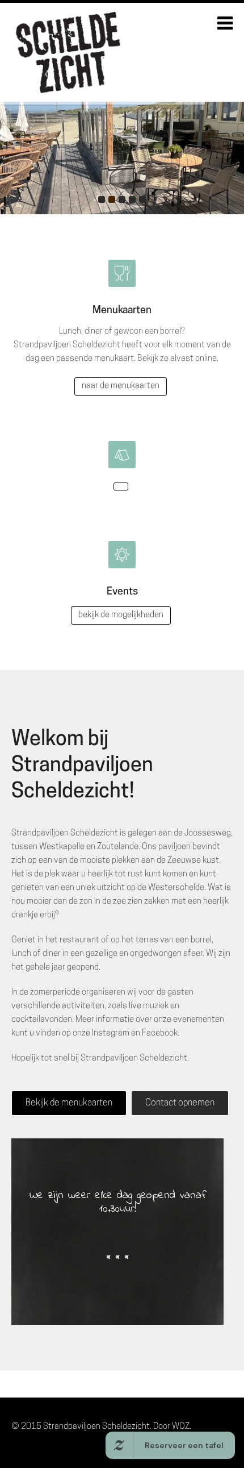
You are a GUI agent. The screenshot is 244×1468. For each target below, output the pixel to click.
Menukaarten (122, 311)
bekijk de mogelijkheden (120, 615)
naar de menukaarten (120, 386)
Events (122, 592)
